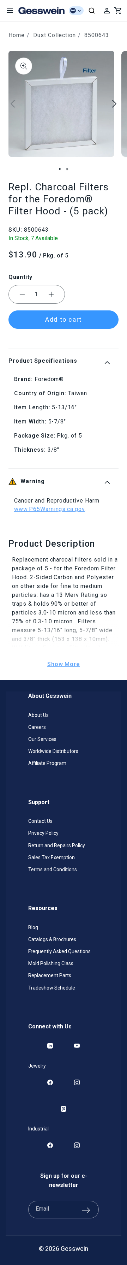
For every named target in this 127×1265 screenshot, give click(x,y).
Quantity (20, 277)
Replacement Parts (49, 975)
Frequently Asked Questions (59, 951)
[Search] (91, 11)
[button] (10, 10)
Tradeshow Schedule (51, 988)
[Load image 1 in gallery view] (60, 169)
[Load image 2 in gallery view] (67, 169)
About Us (38, 715)
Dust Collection (54, 35)
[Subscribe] (86, 1209)
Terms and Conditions (52, 869)
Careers (37, 727)
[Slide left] (12, 103)
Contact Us (40, 821)
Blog (33, 927)
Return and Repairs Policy (56, 845)
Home (16, 35)
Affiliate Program (47, 763)
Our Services (42, 739)
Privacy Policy (43, 833)
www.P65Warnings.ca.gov (49, 509)
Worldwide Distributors (53, 751)
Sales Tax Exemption (51, 857)
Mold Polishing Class (50, 963)
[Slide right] (114, 103)
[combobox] (91, 11)
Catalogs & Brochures (52, 939)
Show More (63, 664)
